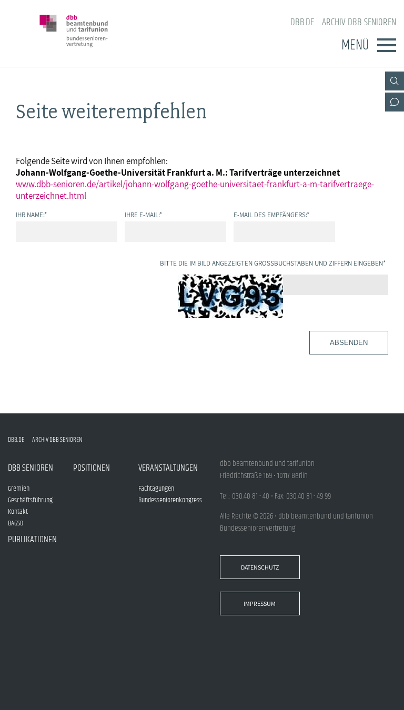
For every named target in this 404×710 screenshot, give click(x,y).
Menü (355, 45)
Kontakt (18, 512)
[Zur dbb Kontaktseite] (394, 102)
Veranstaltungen (168, 468)
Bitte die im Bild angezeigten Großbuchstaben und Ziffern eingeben (273, 263)
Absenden (349, 343)
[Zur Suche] (394, 81)
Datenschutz (260, 567)
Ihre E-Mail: (143, 214)
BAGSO (15, 523)
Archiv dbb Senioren (359, 22)
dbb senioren (30, 468)
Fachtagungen (156, 488)
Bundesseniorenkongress (170, 500)
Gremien (18, 488)
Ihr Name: (31, 214)
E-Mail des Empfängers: (271, 214)
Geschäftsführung (30, 500)
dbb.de (302, 22)
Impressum (260, 603)
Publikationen (32, 539)
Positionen (91, 468)
